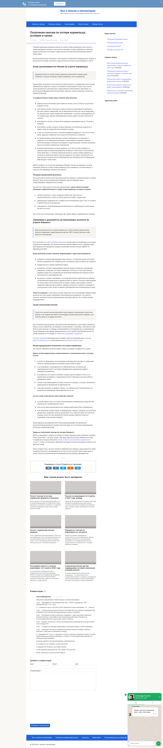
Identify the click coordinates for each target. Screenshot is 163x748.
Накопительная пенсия (115, 43)
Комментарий (35, 671)
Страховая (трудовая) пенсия (117, 39)
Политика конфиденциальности (67, 737)
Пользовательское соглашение (115, 737)
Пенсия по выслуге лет (115, 50)
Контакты (85, 737)
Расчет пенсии (83, 24)
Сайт (76, 664)
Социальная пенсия (51, 40)
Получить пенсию (54, 24)
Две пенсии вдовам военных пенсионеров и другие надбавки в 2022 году (119, 65)
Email (55, 664)
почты (48, 340)
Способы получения (40, 338)
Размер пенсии (97, 24)
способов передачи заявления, (55, 242)
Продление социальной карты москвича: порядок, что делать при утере (119, 73)
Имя (32, 664)
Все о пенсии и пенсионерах (77, 10)
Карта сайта (97, 737)
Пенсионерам (69, 24)
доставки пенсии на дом (74, 340)
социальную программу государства (69, 333)
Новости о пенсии (38, 24)
